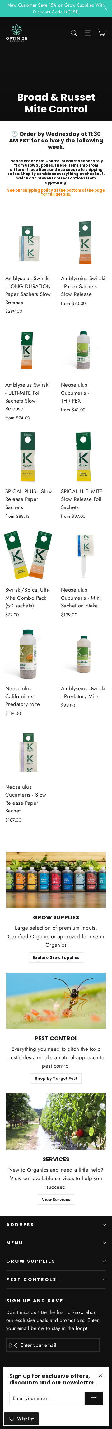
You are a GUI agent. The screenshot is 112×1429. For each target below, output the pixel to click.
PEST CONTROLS (31, 1279)
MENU (14, 1243)
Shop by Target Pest (56, 1078)
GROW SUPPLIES (30, 1261)
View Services (56, 1199)
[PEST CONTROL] (56, 1001)
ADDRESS (20, 1225)
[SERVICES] (56, 1121)
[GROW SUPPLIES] (56, 880)
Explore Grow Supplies (56, 957)
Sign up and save (34, 1301)
